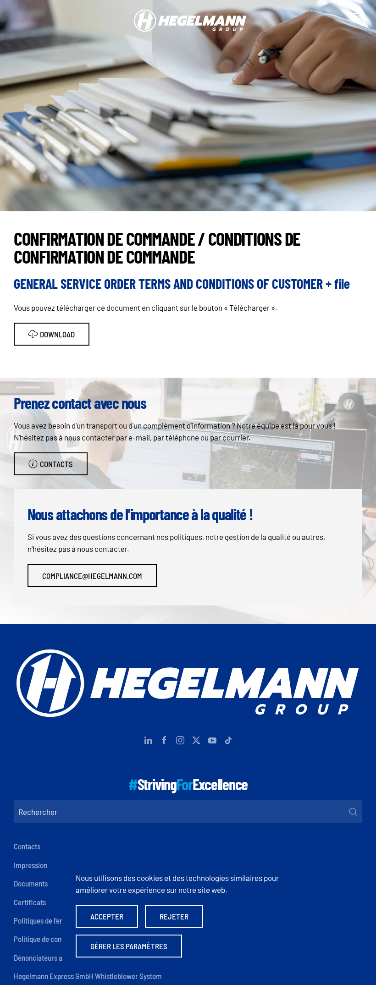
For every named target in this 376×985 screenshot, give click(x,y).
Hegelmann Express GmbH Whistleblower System (88, 975)
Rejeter (174, 916)
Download (57, 334)
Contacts (56, 463)
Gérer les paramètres (128, 946)
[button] (357, 16)
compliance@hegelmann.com (92, 575)
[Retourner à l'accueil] (188, 16)
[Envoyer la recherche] (353, 811)
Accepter (106, 916)
